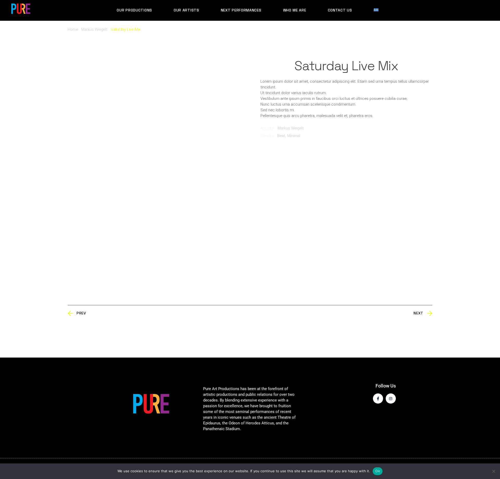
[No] (493, 471)
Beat (281, 136)
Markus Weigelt (291, 128)
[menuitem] (378, 10)
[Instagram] (391, 398)
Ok (377, 471)
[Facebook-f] (378, 398)
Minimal (293, 136)
